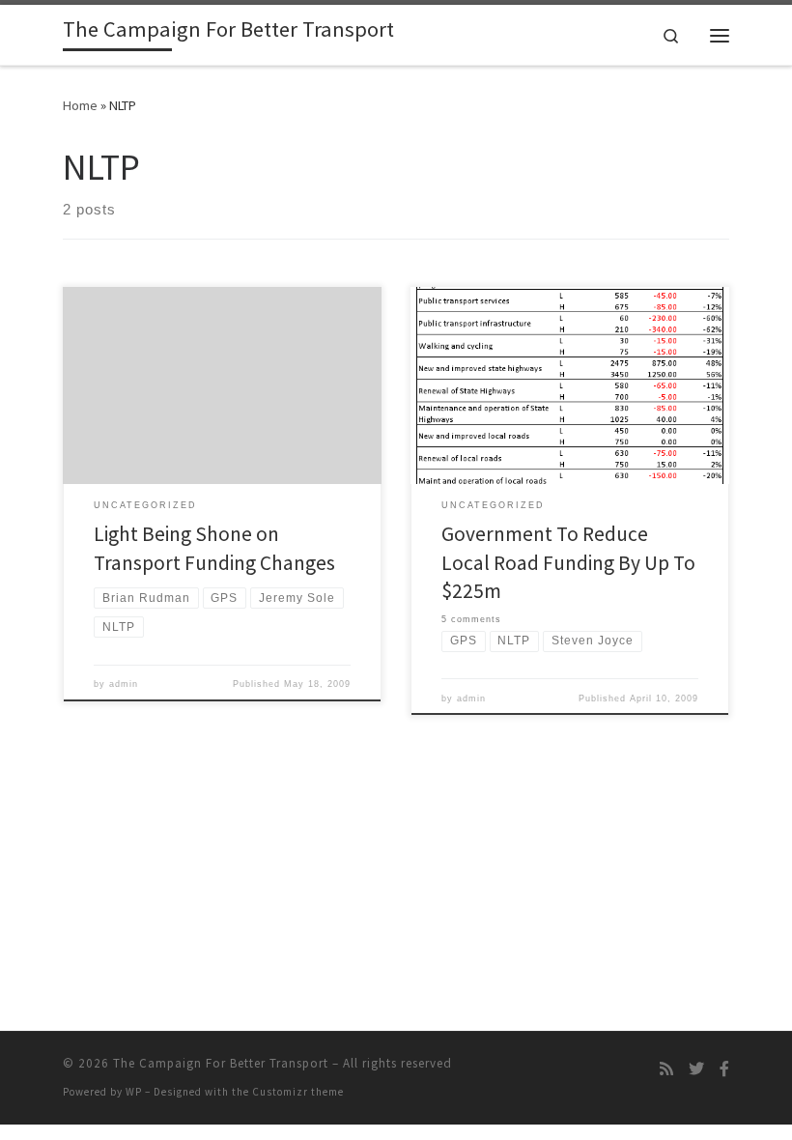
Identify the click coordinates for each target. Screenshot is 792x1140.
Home (80, 105)
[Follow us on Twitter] (696, 1069)
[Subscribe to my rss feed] (666, 1069)
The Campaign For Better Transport (220, 1063)
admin (123, 684)
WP (134, 1091)
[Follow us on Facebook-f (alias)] (724, 1069)
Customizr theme (298, 1091)
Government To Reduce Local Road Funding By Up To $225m (568, 563)
